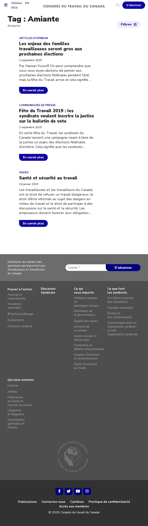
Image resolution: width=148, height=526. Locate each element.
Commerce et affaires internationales (89, 347)
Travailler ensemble (120, 308)
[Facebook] (59, 491)
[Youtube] (78, 491)
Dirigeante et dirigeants (16, 412)
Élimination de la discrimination (84, 313)
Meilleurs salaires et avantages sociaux (86, 302)
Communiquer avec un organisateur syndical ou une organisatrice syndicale (122, 328)
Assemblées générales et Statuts (16, 423)
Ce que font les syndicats (117, 291)
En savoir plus (33, 90)
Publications (27, 502)
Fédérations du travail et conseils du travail (19, 401)
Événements (16, 320)
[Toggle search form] (119, 5)
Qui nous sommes (21, 380)
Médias (16, 3)
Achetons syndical (20, 326)
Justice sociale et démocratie (85, 338)
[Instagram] (87, 491)
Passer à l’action (20, 289)
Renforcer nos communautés (119, 315)
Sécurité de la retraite (81, 328)
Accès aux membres (74, 506)
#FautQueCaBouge (20, 314)
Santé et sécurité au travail (85, 366)
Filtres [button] (126, 24)
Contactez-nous (53, 502)
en (27, 3)
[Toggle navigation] (7, 5)
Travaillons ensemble (15, 306)
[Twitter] (68, 491)
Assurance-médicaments (17, 296)
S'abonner (133, 5)
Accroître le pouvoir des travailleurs (120, 300)
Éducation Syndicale (48, 291)
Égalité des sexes (86, 321)
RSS (14, 8)
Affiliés (12, 392)
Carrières (77, 502)
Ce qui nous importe (84, 291)
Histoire (13, 385)
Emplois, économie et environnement (86, 356)
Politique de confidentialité (109, 502)
